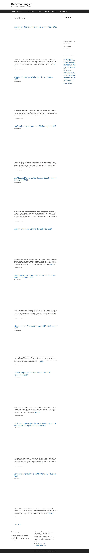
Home (13, 11)
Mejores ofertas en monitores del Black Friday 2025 (35, 27)
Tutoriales (39, 11)
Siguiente (19, 524)
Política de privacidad (39, 543)
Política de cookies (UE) (40, 545)
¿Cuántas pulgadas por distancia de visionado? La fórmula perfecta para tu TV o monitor (35, 424)
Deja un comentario (19, 69)
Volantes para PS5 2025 (69, 77)
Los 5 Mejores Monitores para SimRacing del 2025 (35, 126)
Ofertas (27, 11)
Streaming (19, 11)
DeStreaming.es (21, 4)
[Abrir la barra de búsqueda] (76, 11)
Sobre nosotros (63, 11)
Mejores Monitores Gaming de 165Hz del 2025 (33, 229)
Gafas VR (54, 11)
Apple (32, 11)
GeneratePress (53, 551)
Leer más (43, 115)
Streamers (46, 11)
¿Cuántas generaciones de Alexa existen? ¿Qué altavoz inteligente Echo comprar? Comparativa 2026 (69, 65)
